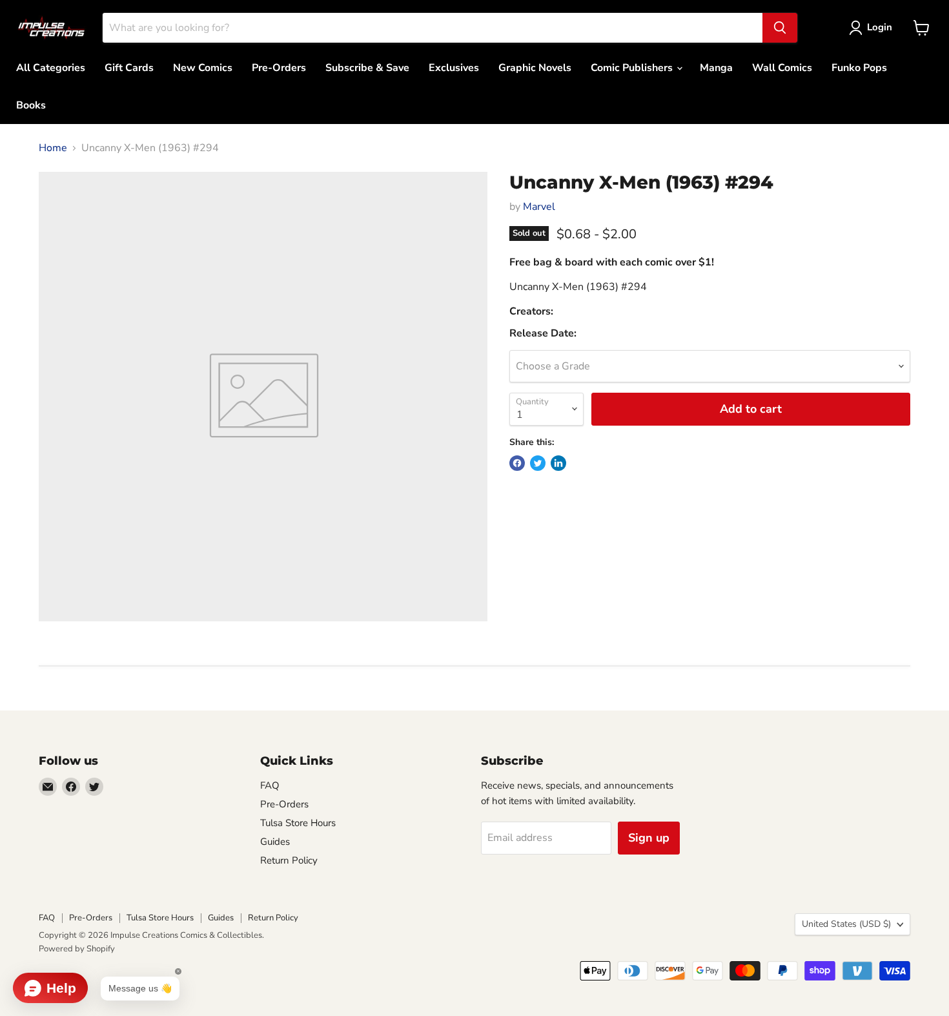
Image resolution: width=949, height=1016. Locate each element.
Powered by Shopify (77, 949)
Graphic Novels (534, 68)
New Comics (202, 68)
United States (846, 924)
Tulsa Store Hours (298, 822)
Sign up (648, 837)
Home (53, 148)
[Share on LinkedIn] (558, 463)
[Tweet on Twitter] (538, 463)
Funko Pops (859, 68)
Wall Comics (782, 68)
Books (31, 105)
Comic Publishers (633, 68)
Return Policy (289, 860)
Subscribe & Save (367, 68)
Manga (716, 68)
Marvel (539, 207)
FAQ (270, 785)
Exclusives (454, 68)
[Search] (779, 28)
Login (879, 27)
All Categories (50, 68)
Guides (275, 841)
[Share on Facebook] (517, 463)
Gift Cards (129, 68)
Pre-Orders (279, 68)
